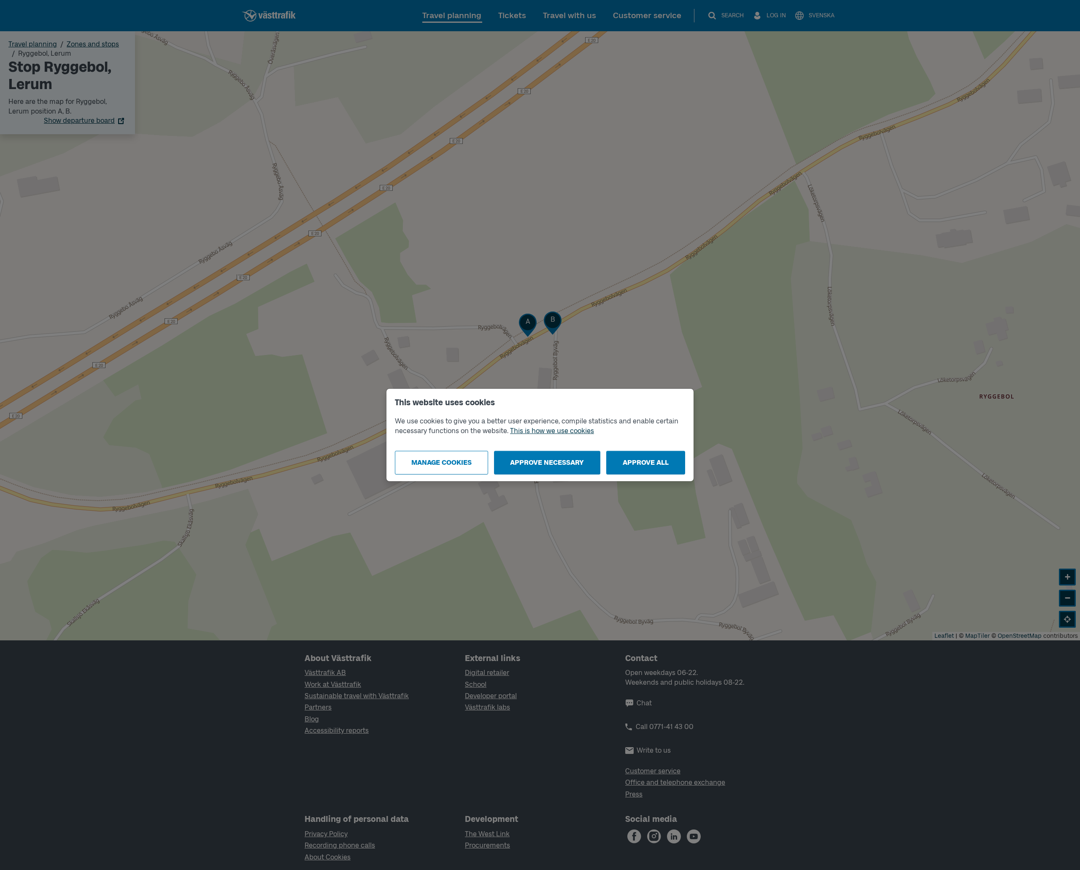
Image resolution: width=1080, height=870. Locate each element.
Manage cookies (441, 462)
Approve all (646, 462)
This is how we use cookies (552, 431)
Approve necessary (547, 462)
